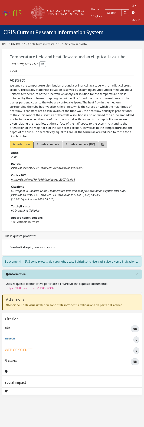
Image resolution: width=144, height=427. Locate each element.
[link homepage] (13, 12)
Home (95, 9)
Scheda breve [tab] (22, 144)
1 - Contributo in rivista (39, 44)
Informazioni (17, 274)
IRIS (4, 44)
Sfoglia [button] (95, 16)
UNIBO (15, 44)
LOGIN (136, 20)
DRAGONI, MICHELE (23, 64)
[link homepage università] (57, 12)
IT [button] (133, 6)
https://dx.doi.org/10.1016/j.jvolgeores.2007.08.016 (43, 180)
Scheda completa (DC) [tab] (80, 144)
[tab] (102, 144)
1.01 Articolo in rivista (72, 44)
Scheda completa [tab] (48, 144)
